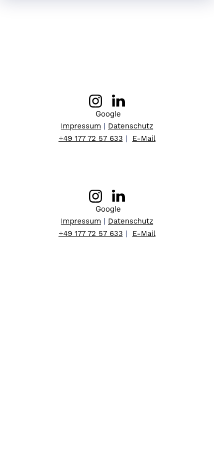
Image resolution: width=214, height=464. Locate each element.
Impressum (81, 125)
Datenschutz (130, 125)
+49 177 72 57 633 (91, 138)
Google (107, 113)
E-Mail (144, 138)
